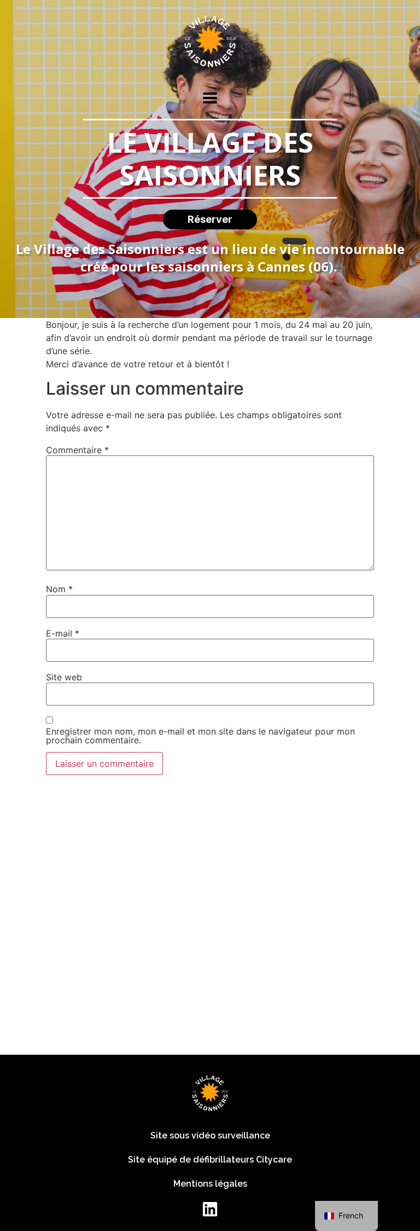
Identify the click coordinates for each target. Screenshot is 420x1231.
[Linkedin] (210, 1209)
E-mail (62, 633)
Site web (64, 677)
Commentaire (77, 450)
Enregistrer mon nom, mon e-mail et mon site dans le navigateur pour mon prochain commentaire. (200, 735)
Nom (59, 589)
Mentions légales (210, 1183)
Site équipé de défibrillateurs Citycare (210, 1159)
